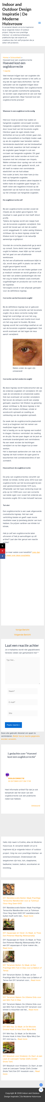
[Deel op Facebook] (2, 556)
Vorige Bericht (22, 630)
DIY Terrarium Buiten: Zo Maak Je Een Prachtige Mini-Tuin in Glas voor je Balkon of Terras (22, 968)
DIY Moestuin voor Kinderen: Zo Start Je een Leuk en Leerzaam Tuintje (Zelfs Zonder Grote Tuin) (22, 1059)
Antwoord (35, 806)
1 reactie (6, 71)
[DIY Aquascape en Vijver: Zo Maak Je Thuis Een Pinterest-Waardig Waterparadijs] (8, 924)
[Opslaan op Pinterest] (2, 551)
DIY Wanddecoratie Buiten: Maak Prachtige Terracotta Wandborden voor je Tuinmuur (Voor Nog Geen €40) (21, 901)
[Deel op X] (2, 545)
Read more (28, 916)
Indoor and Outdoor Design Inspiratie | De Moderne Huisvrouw (16, 14)
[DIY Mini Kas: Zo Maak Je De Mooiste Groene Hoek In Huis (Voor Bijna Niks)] (8, 1018)
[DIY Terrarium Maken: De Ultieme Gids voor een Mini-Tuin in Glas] (8, 988)
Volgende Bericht (22, 635)
